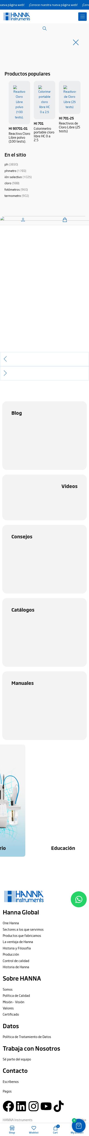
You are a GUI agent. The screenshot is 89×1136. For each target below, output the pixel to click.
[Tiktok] (58, 1106)
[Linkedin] (21, 1106)
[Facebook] (8, 1106)
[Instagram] (33, 1106)
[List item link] (44, 922)
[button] (82, 16)
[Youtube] (46, 1106)
